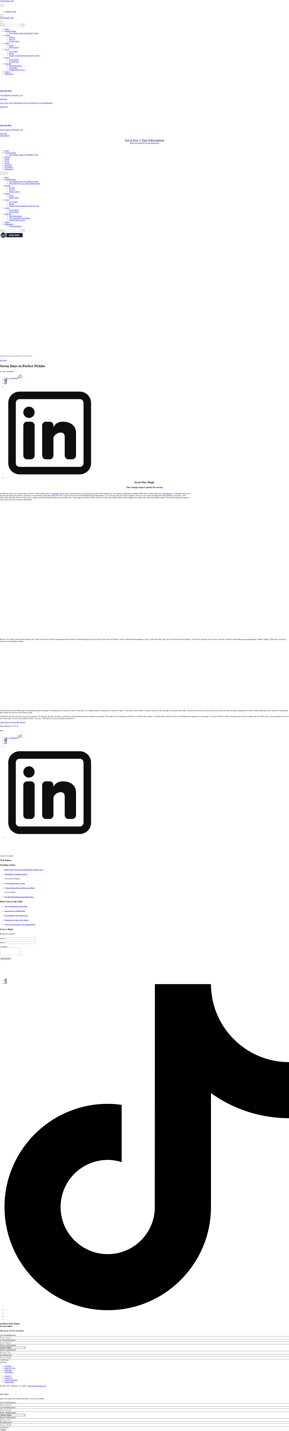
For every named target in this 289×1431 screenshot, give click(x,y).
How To (12, 39)
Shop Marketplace (15, 226)
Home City (8, 1350)
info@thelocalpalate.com (37, 1386)
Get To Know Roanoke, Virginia (15, 883)
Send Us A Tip (10, 1368)
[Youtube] (6, 1316)
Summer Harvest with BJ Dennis (15, 911)
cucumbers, (56, 493)
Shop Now (4, 107)
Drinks (7, 43)
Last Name (7, 1340)
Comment (3, 947)
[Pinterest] (6, 387)
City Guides (13, 51)
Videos (7, 72)
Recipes (7, 35)
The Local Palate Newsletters (19, 218)
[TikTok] (147, 1309)
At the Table (3, 360)
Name (3, 938)
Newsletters (13, 68)
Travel (7, 49)
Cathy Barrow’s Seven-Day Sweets (12, 722)
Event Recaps (14, 62)
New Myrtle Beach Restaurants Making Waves (19, 897)
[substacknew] (6, 1319)
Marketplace (9, 74)
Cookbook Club (10, 12)
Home (7, 29)
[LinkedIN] (50, 477)
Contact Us (9, 1378)
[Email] (6, 381)
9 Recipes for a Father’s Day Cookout (16, 920)
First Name (8, 1335)
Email (3, 943)
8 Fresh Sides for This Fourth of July (16, 915)
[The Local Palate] (7, 1)
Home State (8, 1345)
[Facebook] (6, 383)
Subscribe (8, 64)
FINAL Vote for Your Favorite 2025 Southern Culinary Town (24, 870)
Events (7, 58)
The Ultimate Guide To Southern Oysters (23, 33)
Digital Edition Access (17, 70)
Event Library (14, 60)
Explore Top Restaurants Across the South (24, 56)
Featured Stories (10, 31)
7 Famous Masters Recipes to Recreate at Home (20, 888)
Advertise (8, 1366)
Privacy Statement (11, 1380)
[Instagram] (6, 980)
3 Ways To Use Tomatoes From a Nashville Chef (20, 924)
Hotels (11, 54)
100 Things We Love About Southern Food (24, 184)
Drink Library (14, 47)
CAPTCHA (4, 1360)
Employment (9, 1382)
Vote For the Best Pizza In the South (16, 906)
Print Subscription (15, 66)
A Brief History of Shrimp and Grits (16, 874)
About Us (8, 1376)
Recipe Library (14, 41)
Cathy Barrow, (167, 493)
